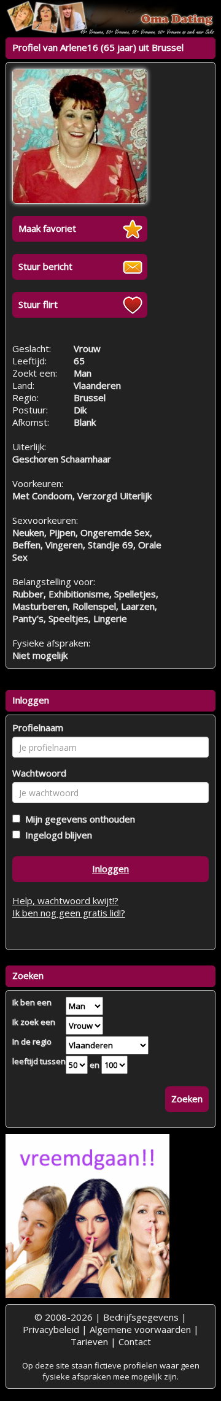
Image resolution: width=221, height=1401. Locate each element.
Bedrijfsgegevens (141, 1317)
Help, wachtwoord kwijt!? (65, 900)
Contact (134, 1341)
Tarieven (89, 1341)
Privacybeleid (51, 1329)
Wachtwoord (39, 773)
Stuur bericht (45, 266)
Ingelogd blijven (56, 835)
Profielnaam (37, 727)
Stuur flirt (38, 304)
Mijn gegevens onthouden (77, 819)
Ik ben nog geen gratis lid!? (68, 913)
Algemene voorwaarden (140, 1329)
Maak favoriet (47, 228)
